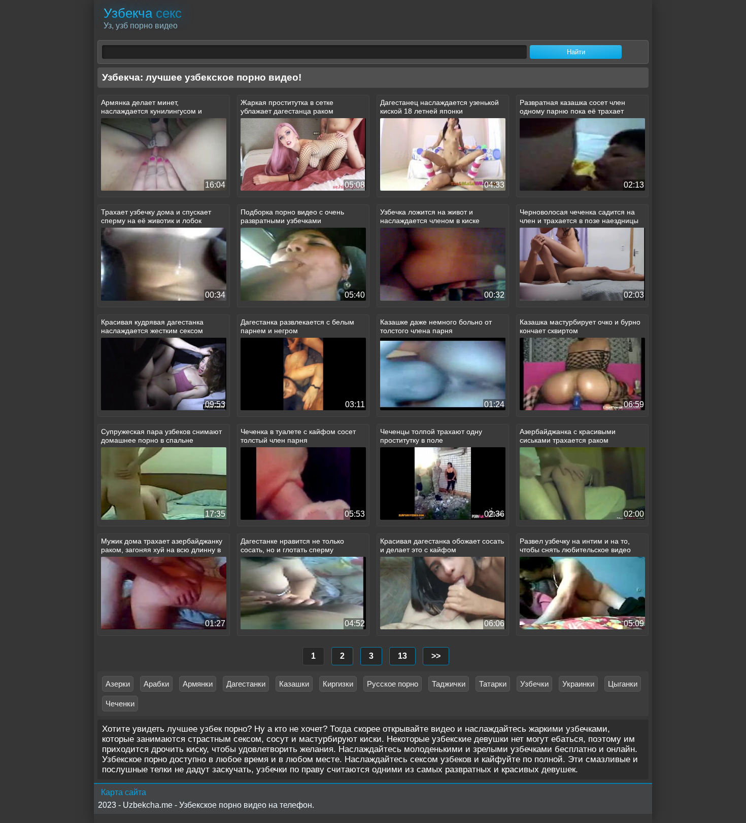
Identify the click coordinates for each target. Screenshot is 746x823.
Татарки (492, 683)
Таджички (448, 683)
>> (435, 656)
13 (402, 656)
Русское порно (392, 683)
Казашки (294, 683)
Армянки (198, 683)
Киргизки (338, 683)
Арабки (156, 683)
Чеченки (120, 703)
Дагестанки (245, 683)
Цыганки (622, 683)
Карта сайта (123, 792)
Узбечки (534, 683)
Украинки (578, 683)
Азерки (118, 683)
